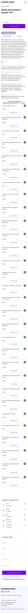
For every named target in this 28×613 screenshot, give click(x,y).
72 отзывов (8, 527)
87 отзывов (8, 516)
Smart (7, 514)
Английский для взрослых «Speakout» (11, 130)
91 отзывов (8, 511)
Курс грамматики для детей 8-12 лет (10, 425)
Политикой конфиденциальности (19, 579)
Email (4, 548)
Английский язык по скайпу (8, 413)
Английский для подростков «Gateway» (11, 182)
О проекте (3, 595)
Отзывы (19, 36)
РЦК (19, 595)
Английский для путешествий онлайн (11, 388)
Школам (15, 595)
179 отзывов (9, 505)
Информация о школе (8, 32)
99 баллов (8, 519)
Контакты (9, 595)
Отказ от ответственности (7, 604)
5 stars (11, 561)
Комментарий (6, 565)
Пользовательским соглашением (7, 579)
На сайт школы (14, 26)
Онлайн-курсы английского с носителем (11, 285)
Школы (7, 6)
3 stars (7, 561)
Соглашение (4, 605)
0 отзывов (6, 22)
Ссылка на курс (13, 267)
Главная (3, 6)
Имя (3, 543)
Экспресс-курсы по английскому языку (11, 260)
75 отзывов (8, 521)
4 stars (9, 561)
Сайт (3, 554)
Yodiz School (9, 525)
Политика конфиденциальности (8, 602)
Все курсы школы (7, 36)
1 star (3, 561)
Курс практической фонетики (9, 337)
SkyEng (8, 509)
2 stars (5, 561)
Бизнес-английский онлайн (8, 105)
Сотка (7, 503)
